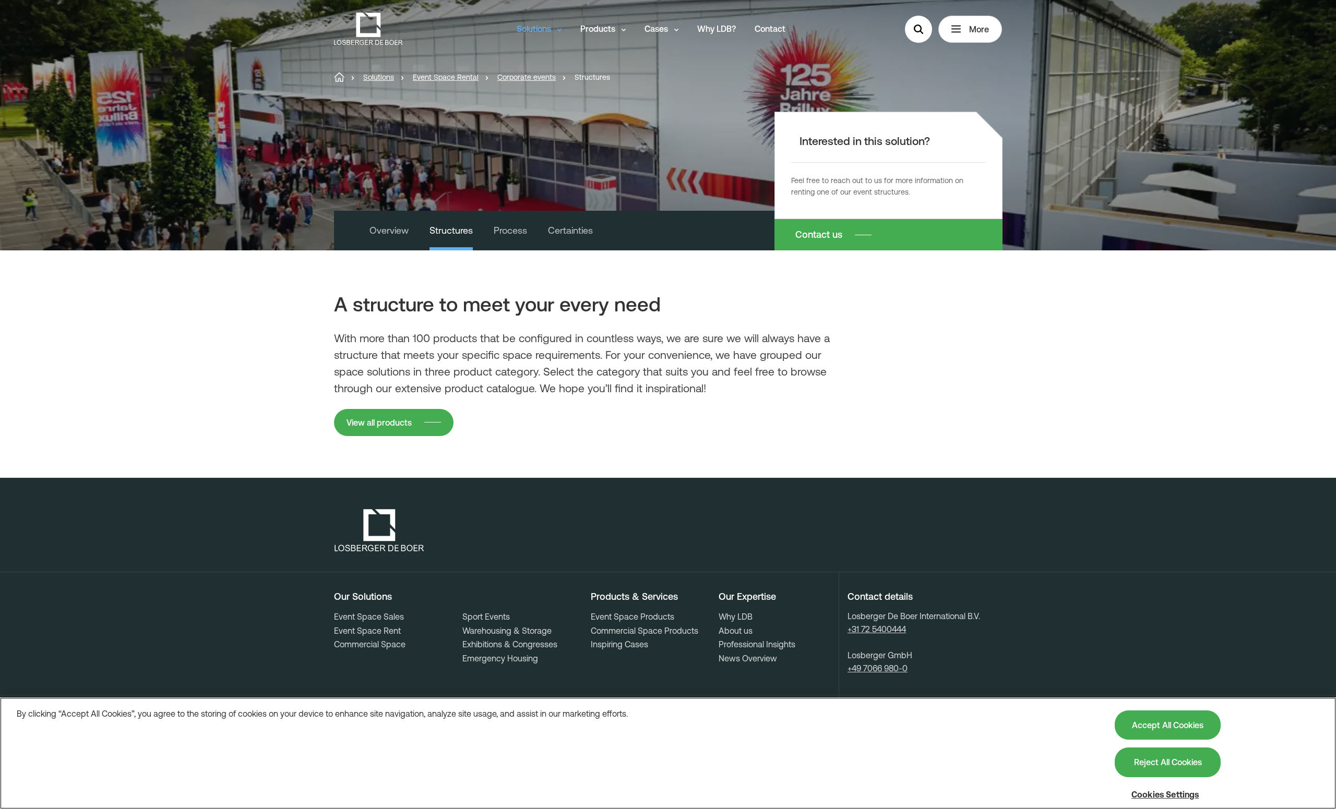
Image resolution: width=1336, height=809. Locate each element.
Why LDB (736, 616)
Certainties (570, 230)
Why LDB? (716, 28)
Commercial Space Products (644, 630)
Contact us (818, 234)
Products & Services (634, 596)
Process (510, 230)
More (979, 29)
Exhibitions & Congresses (509, 644)
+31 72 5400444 (877, 629)
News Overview (748, 658)
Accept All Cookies (1167, 725)
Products (598, 28)
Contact (770, 28)
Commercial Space (369, 644)
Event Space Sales (369, 616)
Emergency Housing (500, 658)
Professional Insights (757, 644)
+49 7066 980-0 (878, 668)
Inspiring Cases (619, 644)
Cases (657, 28)
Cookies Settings (1165, 794)
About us (736, 630)
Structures (451, 230)
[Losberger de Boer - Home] (379, 530)
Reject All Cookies (1168, 762)
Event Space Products (632, 616)
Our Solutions (363, 596)
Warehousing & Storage (507, 630)
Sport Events (486, 616)
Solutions (535, 28)
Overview (389, 230)
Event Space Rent (367, 630)
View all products (379, 422)
